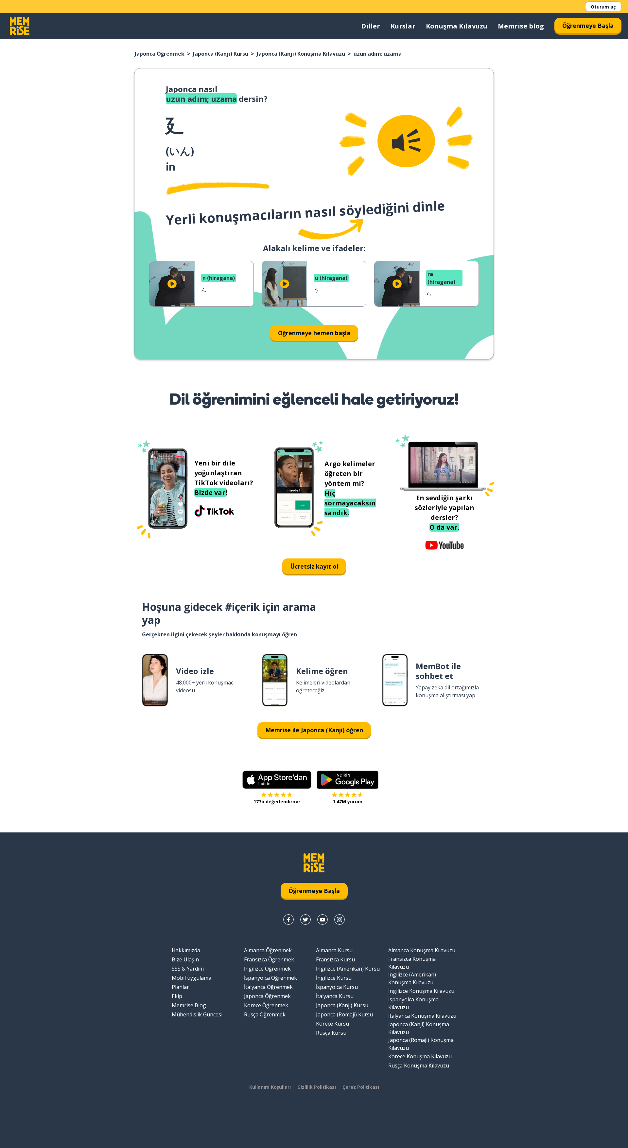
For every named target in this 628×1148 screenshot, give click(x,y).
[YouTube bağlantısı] (322, 919)
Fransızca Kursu (335, 959)
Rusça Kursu (331, 1032)
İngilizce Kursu (334, 977)
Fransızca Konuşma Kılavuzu (412, 962)
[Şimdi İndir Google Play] (347, 780)
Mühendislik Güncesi (197, 1014)
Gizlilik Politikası (316, 1087)
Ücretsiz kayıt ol (314, 566)
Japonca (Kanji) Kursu (220, 53)
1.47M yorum (347, 801)
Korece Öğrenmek (266, 1005)
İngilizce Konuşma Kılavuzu (421, 990)
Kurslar (403, 26)
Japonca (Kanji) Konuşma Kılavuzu (301, 53)
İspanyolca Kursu (337, 987)
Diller (370, 26)
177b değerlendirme (276, 801)
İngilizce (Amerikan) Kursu (348, 968)
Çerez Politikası (360, 1087)
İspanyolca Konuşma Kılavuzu (413, 1003)
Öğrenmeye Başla (588, 25)
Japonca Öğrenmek (159, 53)
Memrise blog (521, 26)
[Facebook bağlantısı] (288, 919)
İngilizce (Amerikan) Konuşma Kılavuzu (412, 978)
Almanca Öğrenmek (268, 950)
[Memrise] (20, 26)
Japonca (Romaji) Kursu (344, 1014)
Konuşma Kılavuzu (456, 26)
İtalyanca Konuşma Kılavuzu (422, 1015)
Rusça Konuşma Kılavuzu (418, 1065)
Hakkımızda (186, 950)
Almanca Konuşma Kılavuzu (421, 950)
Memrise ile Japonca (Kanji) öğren (314, 730)
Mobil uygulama (191, 977)
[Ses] (406, 141)
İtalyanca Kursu (335, 996)
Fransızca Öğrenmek (269, 959)
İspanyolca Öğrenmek (270, 977)
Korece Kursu (332, 1023)
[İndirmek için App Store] (276, 780)
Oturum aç (603, 7)
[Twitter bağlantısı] (305, 919)
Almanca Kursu (334, 950)
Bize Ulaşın (185, 959)
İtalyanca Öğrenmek (268, 987)
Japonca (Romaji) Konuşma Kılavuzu (421, 1043)
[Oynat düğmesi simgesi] (172, 283)
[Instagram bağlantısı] (339, 919)
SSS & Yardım (188, 968)
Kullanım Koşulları (270, 1087)
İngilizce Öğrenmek (267, 968)
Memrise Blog (189, 1005)
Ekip (177, 996)
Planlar (180, 987)
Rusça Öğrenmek (265, 1014)
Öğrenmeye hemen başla (314, 333)
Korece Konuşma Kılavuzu (420, 1056)
